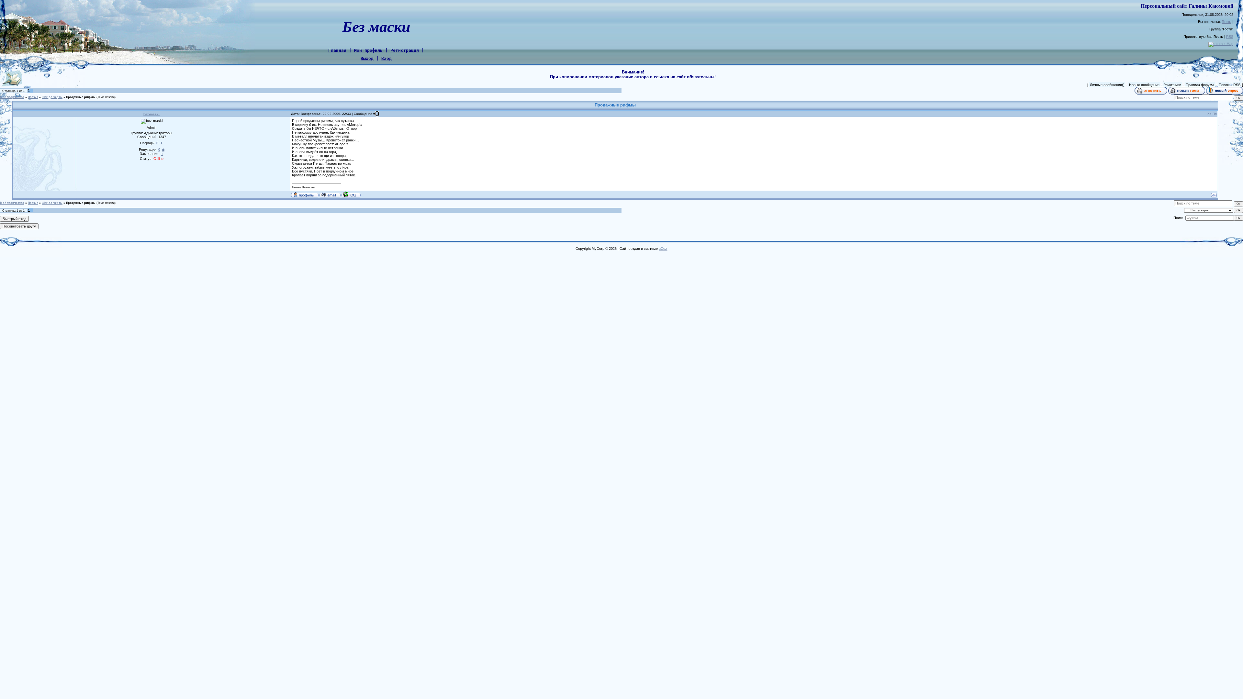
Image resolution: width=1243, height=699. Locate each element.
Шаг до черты (52, 97)
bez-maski (151, 114)
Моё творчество (12, 97)
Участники (1172, 85)
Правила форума (1200, 85)
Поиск (1224, 85)
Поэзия (33, 97)
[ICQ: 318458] (351, 194)
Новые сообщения (1144, 85)
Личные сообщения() (1107, 85)
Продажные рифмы (80, 97)
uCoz (663, 248)
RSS (1229, 37)
